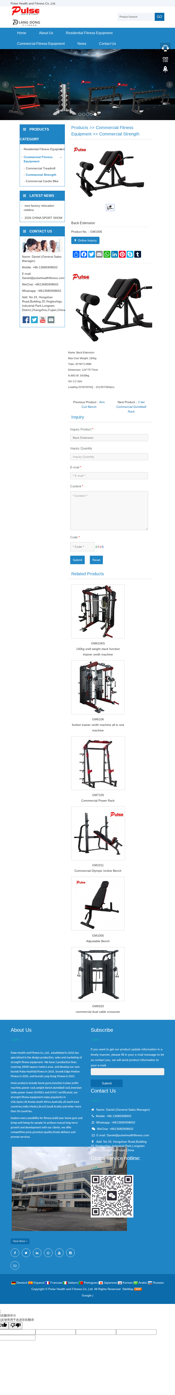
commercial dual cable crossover (98, 1011)
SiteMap (127, 1289)
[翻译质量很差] (15, 1325)
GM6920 (98, 1006)
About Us (46, 33)
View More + (20, 1241)
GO (159, 17)
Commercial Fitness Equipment (41, 43)
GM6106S (98, 643)
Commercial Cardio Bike (42, 181)
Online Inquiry (87, 240)
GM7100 (98, 795)
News (81, 43)
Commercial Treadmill (40, 168)
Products (79, 127)
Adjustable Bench (98, 941)
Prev (5, 84)
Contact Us (107, 43)
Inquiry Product (81, 429)
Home (21, 33)
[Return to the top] (165, 70)
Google (87, 1295)
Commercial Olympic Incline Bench (97, 870)
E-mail (75, 467)
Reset (96, 560)
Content (76, 486)
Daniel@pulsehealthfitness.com (43, 278)
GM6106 (98, 719)
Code (75, 537)
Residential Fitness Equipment (89, 33)
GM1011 (98, 865)
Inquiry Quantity (81, 448)
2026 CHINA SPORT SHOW (43, 217)
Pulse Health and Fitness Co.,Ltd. (70, 1289)
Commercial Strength (119, 134)
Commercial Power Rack (98, 800)
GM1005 (98, 935)
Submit (77, 560)
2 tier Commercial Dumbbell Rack (131, 406)
